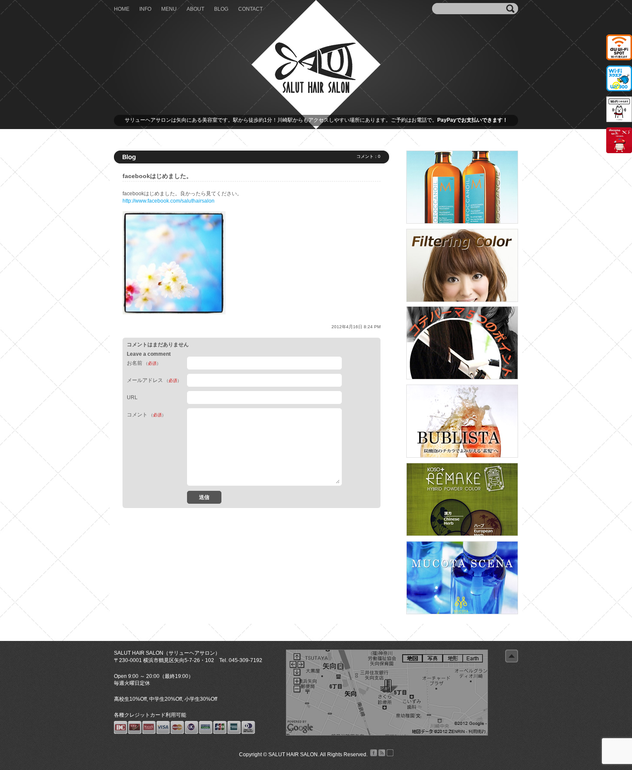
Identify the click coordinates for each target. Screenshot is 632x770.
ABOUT (195, 9)
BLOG (221, 9)
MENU (169, 9)
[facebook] (373, 755)
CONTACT (250, 9)
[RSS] (381, 755)
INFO (145, 9)
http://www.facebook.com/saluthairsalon (169, 201)
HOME (121, 9)
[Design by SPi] (389, 755)
